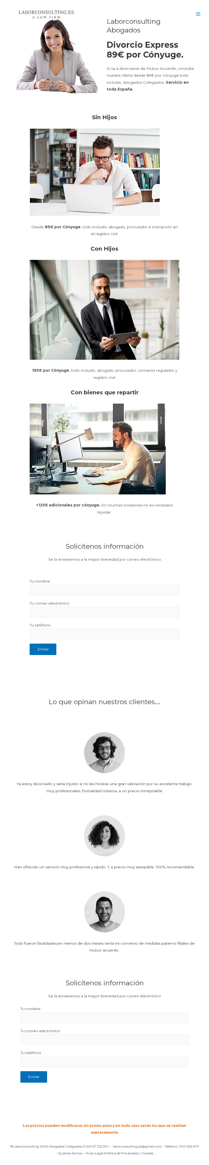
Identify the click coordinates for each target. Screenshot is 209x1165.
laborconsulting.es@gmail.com (137, 1146)
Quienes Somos (70, 1153)
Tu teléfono (40, 625)
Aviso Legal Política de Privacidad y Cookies (119, 1153)
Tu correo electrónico (49, 603)
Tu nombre (40, 581)
